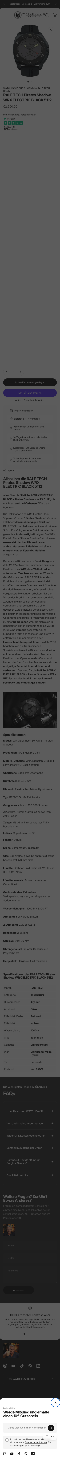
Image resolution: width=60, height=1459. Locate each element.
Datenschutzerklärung (36, 1442)
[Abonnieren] (51, 1428)
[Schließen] (55, 1402)
